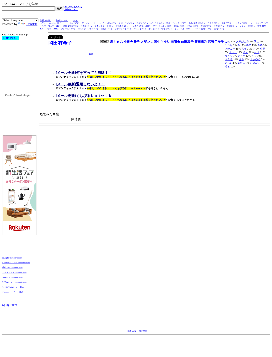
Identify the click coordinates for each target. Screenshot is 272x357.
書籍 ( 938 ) (179, 26)
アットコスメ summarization (14, 272)
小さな (229, 45)
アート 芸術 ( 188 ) (202, 29)
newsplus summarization (12, 258)
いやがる (255, 62)
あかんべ (230, 48)
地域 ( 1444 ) (53, 29)
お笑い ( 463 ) (140, 29)
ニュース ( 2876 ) (71, 23)
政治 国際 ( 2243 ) (197, 23)
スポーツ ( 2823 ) (126, 23)
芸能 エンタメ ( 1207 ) (176, 23)
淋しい (229, 62)
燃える (229, 59)
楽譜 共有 (131, 331)
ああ (260, 45)
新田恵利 (201, 41)
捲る (227, 66)
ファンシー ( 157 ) (123, 29)
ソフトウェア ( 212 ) (51, 26)
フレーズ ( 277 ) (68, 29)
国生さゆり (162, 41)
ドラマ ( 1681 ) (242, 23)
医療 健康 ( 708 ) (70, 26)
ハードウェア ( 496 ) (260, 23)
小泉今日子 (132, 41)
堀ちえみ (117, 41)
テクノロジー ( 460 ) (104, 26)
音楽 (91, 54)
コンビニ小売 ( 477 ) (107, 23)
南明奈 (176, 41)
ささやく (255, 59)
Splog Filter (9, 304)
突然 (262, 48)
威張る (241, 62)
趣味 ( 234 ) (154, 29)
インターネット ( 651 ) (51, 23)
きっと (233, 52)
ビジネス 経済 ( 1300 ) (140, 26)
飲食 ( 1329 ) (213, 23)
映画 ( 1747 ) (142, 23)
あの (248, 45)
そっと (241, 55)
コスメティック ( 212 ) (88, 29)
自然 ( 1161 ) (106, 29)
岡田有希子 (60, 43)
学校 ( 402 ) (166, 29)
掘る (241, 59)
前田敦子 (188, 41)
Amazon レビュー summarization (16, 262)
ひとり (229, 55)
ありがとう (242, 41)
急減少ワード (62, 20)
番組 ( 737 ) (206, 26)
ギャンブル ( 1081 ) (183, 29)
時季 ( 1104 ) (86, 26)
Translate (31, 24)
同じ (256, 41)
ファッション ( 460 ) (162, 26)
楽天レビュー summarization (14, 282)
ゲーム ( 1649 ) (157, 23)
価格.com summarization (12, 267)
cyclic (75, 20)
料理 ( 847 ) (219, 26)
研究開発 (143, 331)
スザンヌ (147, 41)
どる (253, 55)
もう (244, 48)
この (227, 41)
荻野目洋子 (216, 41)
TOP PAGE (10, 38)
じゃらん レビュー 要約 (12, 292)
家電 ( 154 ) (232, 26)
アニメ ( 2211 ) (88, 23)
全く (245, 52)
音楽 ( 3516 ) (227, 23)
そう (256, 52)
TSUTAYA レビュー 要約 (13, 287)
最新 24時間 (45, 20)
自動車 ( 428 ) (121, 26)
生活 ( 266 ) (219, 29)
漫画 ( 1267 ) (192, 26)
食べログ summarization (12, 277)
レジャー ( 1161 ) (247, 26)
